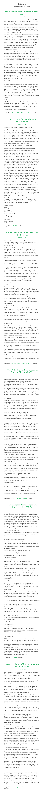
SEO (38, 787)
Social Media (14, 225)
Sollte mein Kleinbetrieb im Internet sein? (22, 13)
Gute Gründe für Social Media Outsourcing (22, 120)
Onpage (34, 787)
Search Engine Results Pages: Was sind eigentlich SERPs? (22, 506)
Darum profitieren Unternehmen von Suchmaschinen (22, 665)
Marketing (14, 112)
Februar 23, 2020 (22, 16)
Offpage (18, 112)
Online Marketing (28, 112)
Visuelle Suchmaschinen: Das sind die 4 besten (22, 233)
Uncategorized (15, 657)
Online (22, 112)
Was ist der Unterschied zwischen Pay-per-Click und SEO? (22, 371)
